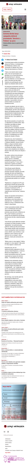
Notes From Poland (12, 59)
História (2, 370)
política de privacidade (12, 410)
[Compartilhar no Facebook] (2, 60)
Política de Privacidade (8, 435)
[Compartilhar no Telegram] (2, 71)
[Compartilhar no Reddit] (2, 67)
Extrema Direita (6, 31)
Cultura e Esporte (4, 300)
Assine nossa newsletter (15, 417)
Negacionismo (4, 360)
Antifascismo (3, 318)
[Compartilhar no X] (2, 63)
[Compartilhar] (8, 300)
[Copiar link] (2, 78)
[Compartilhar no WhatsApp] (2, 74)
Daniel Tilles (7, 53)
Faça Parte (7, 9)
